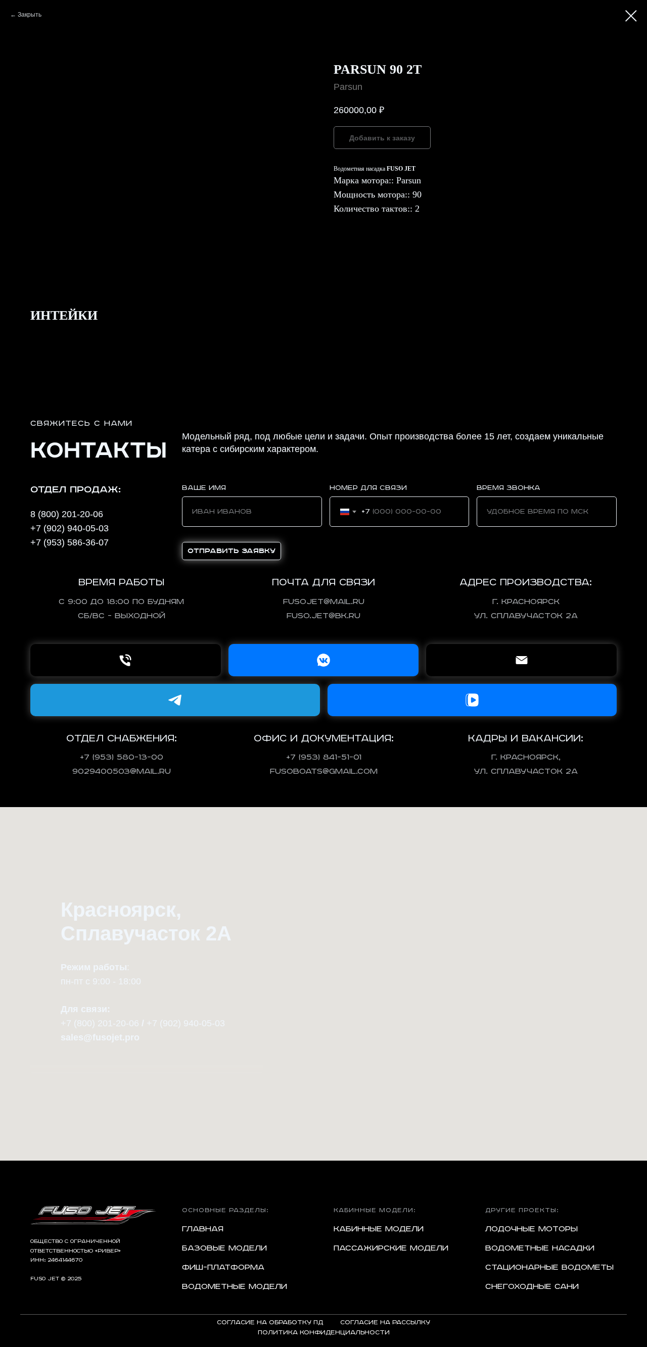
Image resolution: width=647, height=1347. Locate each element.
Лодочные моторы (531, 1229)
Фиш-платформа (223, 1267)
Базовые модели (224, 1248)
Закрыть (29, 14)
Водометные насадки (539, 1248)
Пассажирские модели (391, 1248)
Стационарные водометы (549, 1267)
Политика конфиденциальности (324, 1332)
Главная (202, 1229)
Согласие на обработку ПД (270, 1322)
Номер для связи (368, 488)
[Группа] (323, 660)
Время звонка (508, 488)
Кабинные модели (379, 1229)
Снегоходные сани (532, 1286)
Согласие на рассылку (385, 1322)
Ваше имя (204, 488)
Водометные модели (234, 1286)
